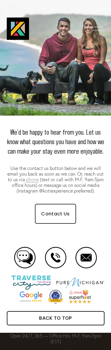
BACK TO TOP (55, 318)
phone (32, 179)
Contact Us (55, 213)
